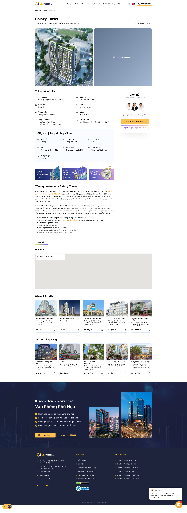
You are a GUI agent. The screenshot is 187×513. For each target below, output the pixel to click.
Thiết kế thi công (109, 4)
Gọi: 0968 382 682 (144, 4)
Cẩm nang (121, 4)
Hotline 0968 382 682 (68, 435)
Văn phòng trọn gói (93, 4)
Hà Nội (69, 4)
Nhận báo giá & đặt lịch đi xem (135, 128)
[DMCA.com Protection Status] (82, 483)
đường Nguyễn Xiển (69, 220)
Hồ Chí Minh (79, 4)
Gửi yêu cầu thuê (44, 435)
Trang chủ (38, 10)
